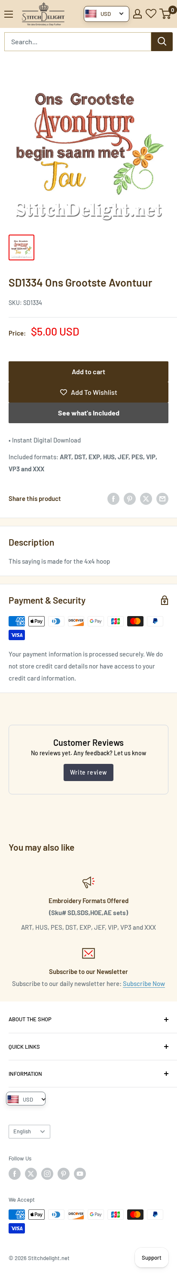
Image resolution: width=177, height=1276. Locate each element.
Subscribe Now (144, 983)
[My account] (137, 13)
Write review (88, 772)
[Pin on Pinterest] (130, 498)
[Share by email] (162, 498)
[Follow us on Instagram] (47, 1174)
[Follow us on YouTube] (80, 1174)
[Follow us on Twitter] (31, 1174)
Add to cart (88, 371)
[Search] (162, 41)
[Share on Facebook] (113, 498)
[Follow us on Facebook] (15, 1174)
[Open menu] (8, 14)
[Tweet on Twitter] (146, 498)
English (22, 1131)
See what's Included (88, 413)
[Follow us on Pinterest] (64, 1174)
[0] (165, 14)
